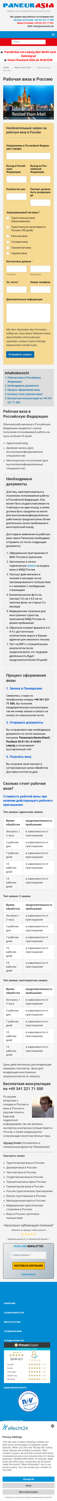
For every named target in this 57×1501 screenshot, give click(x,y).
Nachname (35, 274)
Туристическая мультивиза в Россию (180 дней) (28, 228)
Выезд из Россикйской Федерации (38, 169)
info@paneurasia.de (43, 26)
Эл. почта (12, 282)
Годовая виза (19, 253)
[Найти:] (29, 41)
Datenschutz (29, 1274)
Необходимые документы (23, 385)
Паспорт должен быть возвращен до (40, 192)
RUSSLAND (20, 1246)
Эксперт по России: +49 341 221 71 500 (33, 20)
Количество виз (15, 189)
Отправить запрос (20, 354)
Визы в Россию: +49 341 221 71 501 (35, 23)
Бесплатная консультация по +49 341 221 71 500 (29, 400)
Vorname (10, 274)
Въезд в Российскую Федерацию (16, 169)
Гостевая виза (19, 241)
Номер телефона (40, 282)
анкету (31, 565)
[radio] (22, 1235)
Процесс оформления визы (23, 389)
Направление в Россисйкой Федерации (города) (28, 147)
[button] (52, 34)
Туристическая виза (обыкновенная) (23, 219)
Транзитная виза (21, 247)
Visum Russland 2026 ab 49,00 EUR (30, 60)
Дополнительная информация (24, 299)
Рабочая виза (19, 236)
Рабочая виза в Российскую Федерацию (24, 379)
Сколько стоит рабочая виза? (25, 394)
